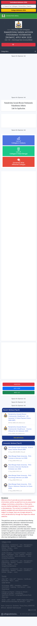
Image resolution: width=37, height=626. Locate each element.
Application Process (8, 595)
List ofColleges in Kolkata (18, 142)
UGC (8, 600)
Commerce (27, 546)
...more (15, 548)
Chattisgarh (10, 554)
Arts (21, 545)
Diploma (20, 579)
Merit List (18, 392)
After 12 (13, 579)
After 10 (5, 579)
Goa (16, 554)
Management (28, 545)
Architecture (14, 545)
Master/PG (5, 581)
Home (9, 29)
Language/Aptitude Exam (23, 595)
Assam (29, 553)
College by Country (8, 593)
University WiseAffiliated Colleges (18, 163)
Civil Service (21, 587)
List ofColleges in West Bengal (18, 153)
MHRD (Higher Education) (25, 600)
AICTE (4, 600)
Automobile (5, 587)
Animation (18, 585)
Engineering (5, 546)
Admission (18, 384)
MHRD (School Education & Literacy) (13, 601)
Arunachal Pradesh (19, 553)
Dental (4, 548)
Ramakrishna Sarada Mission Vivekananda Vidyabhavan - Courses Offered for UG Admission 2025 (20, 430)
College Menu (4, 51)
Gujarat (22, 554)
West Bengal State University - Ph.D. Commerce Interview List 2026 (19, 458)
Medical (13, 546)
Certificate (27, 579)
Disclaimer (16, 606)
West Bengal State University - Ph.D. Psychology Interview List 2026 (19, 478)
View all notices (18, 438)
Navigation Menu (12, 16)
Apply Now (18, 388)
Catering (13, 587)
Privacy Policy (23, 606)
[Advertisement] (18, 76)
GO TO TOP (33, 610)
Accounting (5, 585)
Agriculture (5, 545)
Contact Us (8, 606)
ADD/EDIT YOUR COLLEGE (14, 608)
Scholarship (19, 593)
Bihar (3, 554)
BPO (11, 585)
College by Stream (21, 592)
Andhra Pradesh (7, 553)
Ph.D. (11, 581)
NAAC (13, 600)
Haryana (28, 554)
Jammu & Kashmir (20, 556)
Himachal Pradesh (7, 556)
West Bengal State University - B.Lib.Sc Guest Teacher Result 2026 (20, 450)
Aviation (19, 546)
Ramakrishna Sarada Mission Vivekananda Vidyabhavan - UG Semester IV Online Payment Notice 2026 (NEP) (19, 418)
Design (9, 548)
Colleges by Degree (8, 592)
